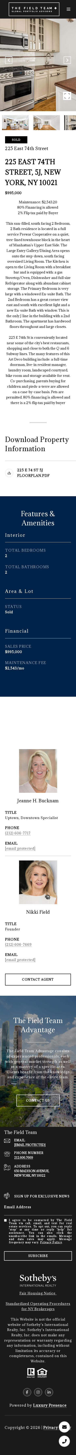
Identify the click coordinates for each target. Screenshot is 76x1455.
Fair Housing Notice (38, 1293)
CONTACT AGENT (38, 979)
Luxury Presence (50, 1405)
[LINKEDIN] (49, 1392)
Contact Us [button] (38, 1100)
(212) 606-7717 (18, 833)
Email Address (17, 1207)
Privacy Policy (51, 1242)
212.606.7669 (23, 1157)
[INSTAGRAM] (38, 1392)
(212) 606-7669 (18, 944)
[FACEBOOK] (27, 1392)
